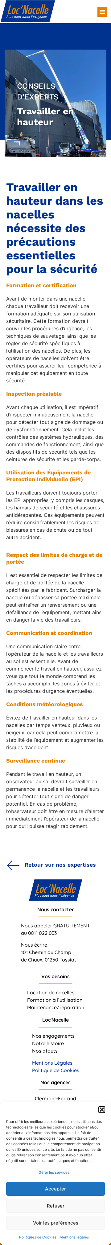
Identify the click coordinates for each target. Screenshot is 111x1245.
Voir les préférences (55, 1223)
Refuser (55, 1206)
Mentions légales (74, 1237)
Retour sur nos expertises (60, 864)
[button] (102, 1109)
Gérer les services (54, 1172)
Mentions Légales (52, 1063)
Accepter (55, 1189)
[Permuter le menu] (102, 12)
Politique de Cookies (55, 1070)
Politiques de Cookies (37, 1237)
